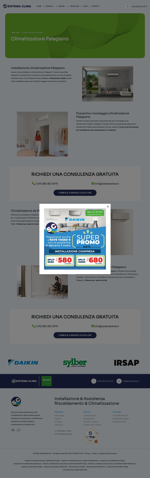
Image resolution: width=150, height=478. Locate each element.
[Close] (108, 206)
